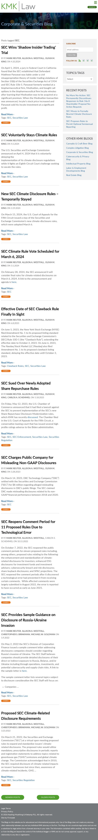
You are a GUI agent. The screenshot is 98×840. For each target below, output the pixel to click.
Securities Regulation (24, 780)
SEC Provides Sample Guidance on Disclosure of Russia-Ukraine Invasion (28, 620)
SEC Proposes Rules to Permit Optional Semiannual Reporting (79, 124)
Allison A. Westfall (33, 58)
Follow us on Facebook (84, 60)
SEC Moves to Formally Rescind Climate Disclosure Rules (79, 114)
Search (92, 7)
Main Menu (95, 2)
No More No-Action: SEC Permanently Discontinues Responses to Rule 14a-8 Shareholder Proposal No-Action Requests (78, 101)
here (14, 282)
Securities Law (20, 118)
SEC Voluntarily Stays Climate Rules (29, 135)
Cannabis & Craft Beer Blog (79, 144)
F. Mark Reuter (12, 58)
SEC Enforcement (22, 437)
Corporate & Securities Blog (79, 152)
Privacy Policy (7, 812)
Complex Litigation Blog (77, 148)
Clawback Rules (15, 366)
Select (70, 79)
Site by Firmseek (8, 818)
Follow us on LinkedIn (92, 60)
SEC (9, 118)
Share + (6, 122)
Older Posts (48, 797)
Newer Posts (12, 797)
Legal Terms (6, 808)
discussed (32, 417)
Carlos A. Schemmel (19, 398)
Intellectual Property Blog (78, 164)
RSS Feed (80, 60)
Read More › (7, 114)
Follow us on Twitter (88, 60)
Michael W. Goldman (43, 634)
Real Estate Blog (73, 175)
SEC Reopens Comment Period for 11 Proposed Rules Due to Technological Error (28, 527)
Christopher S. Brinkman (15, 634)
